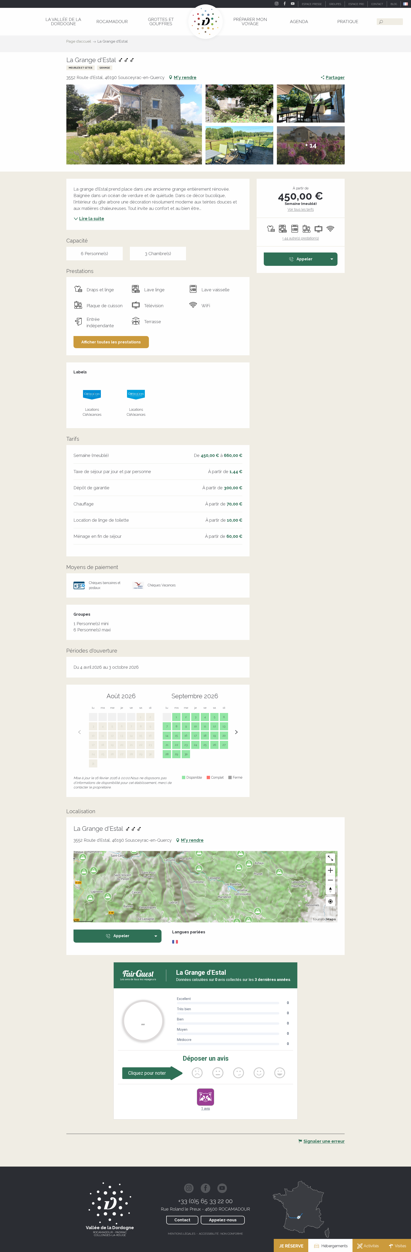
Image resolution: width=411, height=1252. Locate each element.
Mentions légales (181, 1233)
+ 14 (311, 145)
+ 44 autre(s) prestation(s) (300, 238)
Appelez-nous (223, 1220)
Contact (182, 1220)
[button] (406, 4)
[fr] (406, 4)
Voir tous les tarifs (301, 209)
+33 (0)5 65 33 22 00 (205, 1201)
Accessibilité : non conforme (221, 1233)
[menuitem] (63, 21)
